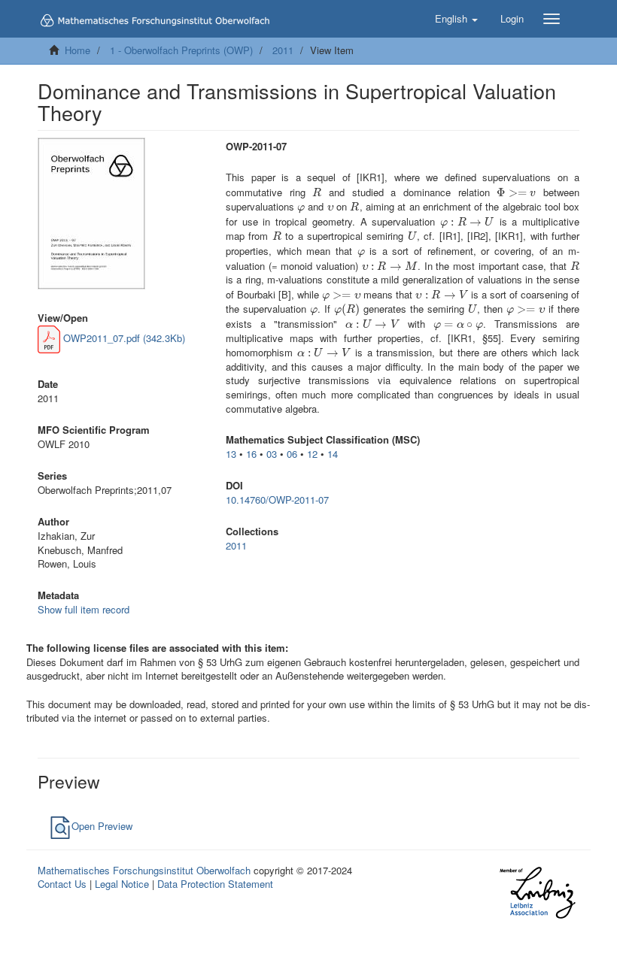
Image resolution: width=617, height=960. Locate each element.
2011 (282, 50)
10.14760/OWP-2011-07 (277, 499)
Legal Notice (122, 884)
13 (231, 454)
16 (251, 454)
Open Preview (101, 826)
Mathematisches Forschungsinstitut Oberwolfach (144, 870)
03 (271, 454)
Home (77, 50)
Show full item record (83, 609)
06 (292, 454)
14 (332, 454)
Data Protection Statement (215, 884)
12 (312, 454)
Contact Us (62, 884)
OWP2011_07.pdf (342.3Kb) (122, 338)
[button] (456, 19)
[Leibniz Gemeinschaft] (536, 892)
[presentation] (316, 192)
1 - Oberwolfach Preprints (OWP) (181, 50)
